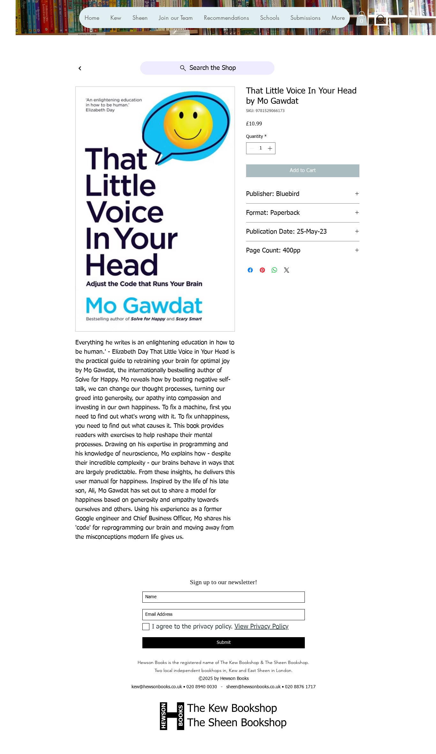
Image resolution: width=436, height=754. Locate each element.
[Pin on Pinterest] (262, 270)
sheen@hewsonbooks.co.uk (253, 687)
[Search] (381, 19)
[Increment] (270, 148)
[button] (226, 17)
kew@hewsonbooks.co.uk (157, 687)
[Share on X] (286, 270)
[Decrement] (251, 148)
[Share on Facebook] (250, 270)
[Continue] (79, 68)
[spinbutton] (261, 148)
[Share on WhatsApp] (274, 270)
